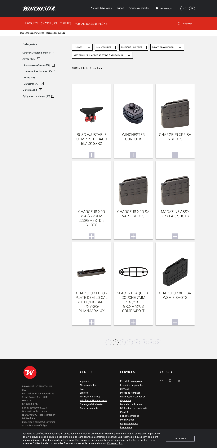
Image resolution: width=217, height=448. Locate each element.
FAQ (82, 389)
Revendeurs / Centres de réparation (132, 398)
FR (192, 8)
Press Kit (124, 412)
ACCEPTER (180, 438)
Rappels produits (129, 423)
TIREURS (65, 23)
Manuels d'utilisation (131, 404)
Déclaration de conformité (133, 408)
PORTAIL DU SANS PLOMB (91, 23)
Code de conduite (89, 408)
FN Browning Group (90, 396)
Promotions (126, 427)
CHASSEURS (49, 23)
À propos (84, 381)
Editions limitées (131, 47)
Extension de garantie (131, 385)
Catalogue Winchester (91, 404)
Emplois (84, 392)
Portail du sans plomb (131, 381)
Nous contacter (88, 385)
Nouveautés (103, 47)
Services (124, 389)
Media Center (127, 419)
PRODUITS (31, 23)
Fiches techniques (129, 415)
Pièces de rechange (130, 392)
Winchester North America (93, 400)
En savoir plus (115, 443)
